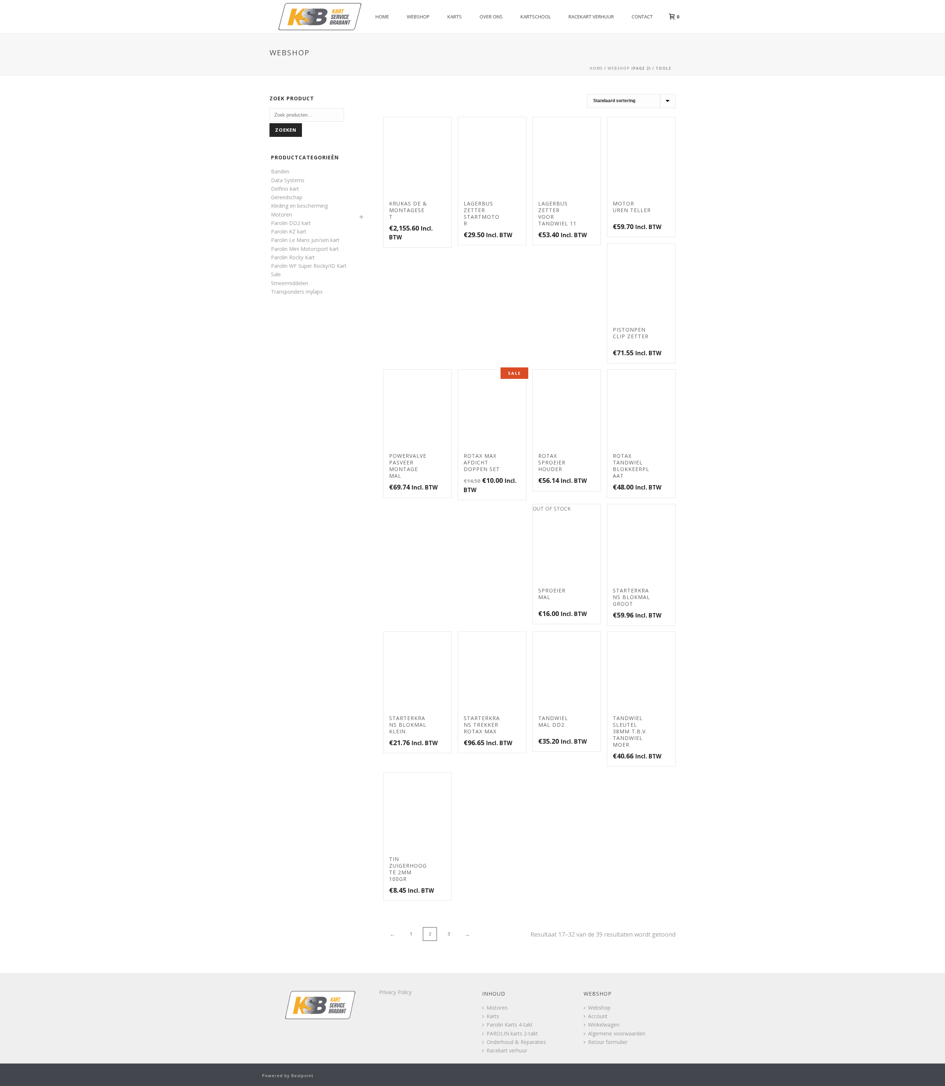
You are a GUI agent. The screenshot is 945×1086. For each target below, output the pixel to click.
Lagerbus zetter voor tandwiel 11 (557, 213)
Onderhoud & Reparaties (516, 1041)
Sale (276, 274)
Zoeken (285, 130)
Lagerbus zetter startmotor (481, 213)
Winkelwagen (603, 1024)
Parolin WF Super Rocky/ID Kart (309, 265)
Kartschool (535, 16)
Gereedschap (286, 197)
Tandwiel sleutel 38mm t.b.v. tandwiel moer (630, 731)
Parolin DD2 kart (291, 222)
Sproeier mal (552, 594)
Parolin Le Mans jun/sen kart (305, 239)
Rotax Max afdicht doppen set (482, 462)
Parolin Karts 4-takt (510, 1024)
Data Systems (288, 180)
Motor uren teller (632, 207)
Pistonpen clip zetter (631, 333)
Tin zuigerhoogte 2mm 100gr (408, 868)
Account (598, 1016)
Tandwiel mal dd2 (553, 721)
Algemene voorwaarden (616, 1033)
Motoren (281, 214)
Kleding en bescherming (299, 205)
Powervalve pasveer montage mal (407, 465)
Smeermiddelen (289, 283)
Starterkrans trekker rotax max (482, 725)
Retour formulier (608, 1041)
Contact (642, 16)
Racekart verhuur (591, 16)
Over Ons (491, 16)
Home (382, 16)
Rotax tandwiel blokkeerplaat (631, 465)
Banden (280, 171)
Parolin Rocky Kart (293, 257)
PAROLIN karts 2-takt (512, 1033)
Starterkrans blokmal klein (407, 725)
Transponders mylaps (297, 291)
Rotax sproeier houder (552, 462)
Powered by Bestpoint (287, 1075)
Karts (454, 16)
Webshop (418, 16)
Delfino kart (285, 188)
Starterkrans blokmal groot (631, 597)
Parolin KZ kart (288, 231)
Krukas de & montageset (408, 210)
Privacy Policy (395, 992)
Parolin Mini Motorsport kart (305, 248)
